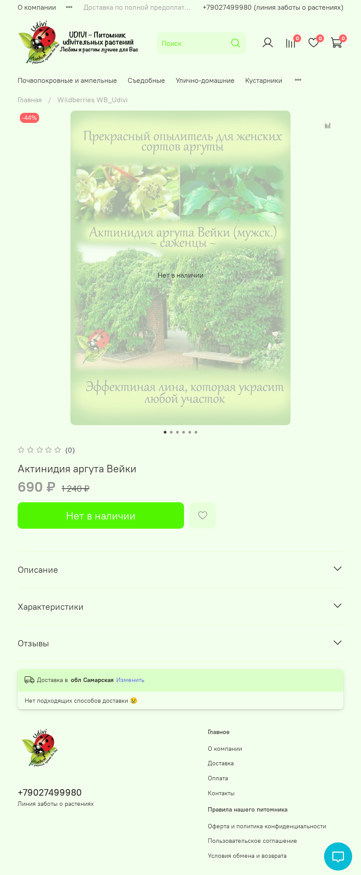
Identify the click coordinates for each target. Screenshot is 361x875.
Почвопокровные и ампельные (67, 80)
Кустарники (263, 80)
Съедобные (146, 80)
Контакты (221, 793)
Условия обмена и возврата (247, 856)
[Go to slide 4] (183, 432)
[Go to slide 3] (177, 432)
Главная (30, 99)
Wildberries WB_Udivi (92, 99)
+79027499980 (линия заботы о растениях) (273, 7)
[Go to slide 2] (171, 432)
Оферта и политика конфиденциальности (267, 826)
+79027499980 (50, 792)
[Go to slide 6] (196, 432)
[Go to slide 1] (165, 432)
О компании (37, 7)
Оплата (218, 778)
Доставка (221, 763)
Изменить (130, 680)
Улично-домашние (205, 80)
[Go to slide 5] (189, 432)
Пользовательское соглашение (252, 841)
